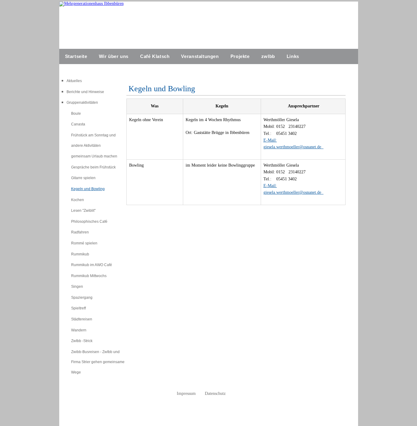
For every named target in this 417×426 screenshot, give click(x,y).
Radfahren (80, 232)
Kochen (77, 200)
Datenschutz (215, 393)
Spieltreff (78, 308)
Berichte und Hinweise (85, 92)
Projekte (240, 56)
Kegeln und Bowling (88, 189)
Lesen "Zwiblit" (83, 210)
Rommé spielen (84, 243)
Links (293, 56)
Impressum (186, 393)
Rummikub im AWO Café (91, 265)
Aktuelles (74, 81)
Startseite (76, 56)
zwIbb (268, 56)
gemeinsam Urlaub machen (94, 156)
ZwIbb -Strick (81, 341)
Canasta (78, 124)
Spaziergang (81, 297)
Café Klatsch (154, 56)
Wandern (78, 330)
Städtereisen (81, 319)
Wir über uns (114, 56)
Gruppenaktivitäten (82, 102)
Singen (77, 286)
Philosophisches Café (89, 221)
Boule (76, 113)
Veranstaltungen (200, 56)
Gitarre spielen (83, 178)
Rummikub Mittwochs (89, 276)
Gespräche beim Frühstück (93, 167)
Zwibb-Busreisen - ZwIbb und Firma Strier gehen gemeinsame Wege (98, 362)
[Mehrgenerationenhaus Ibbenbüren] (91, 3)
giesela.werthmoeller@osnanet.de (293, 147)
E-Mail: (270, 140)
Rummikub (80, 254)
